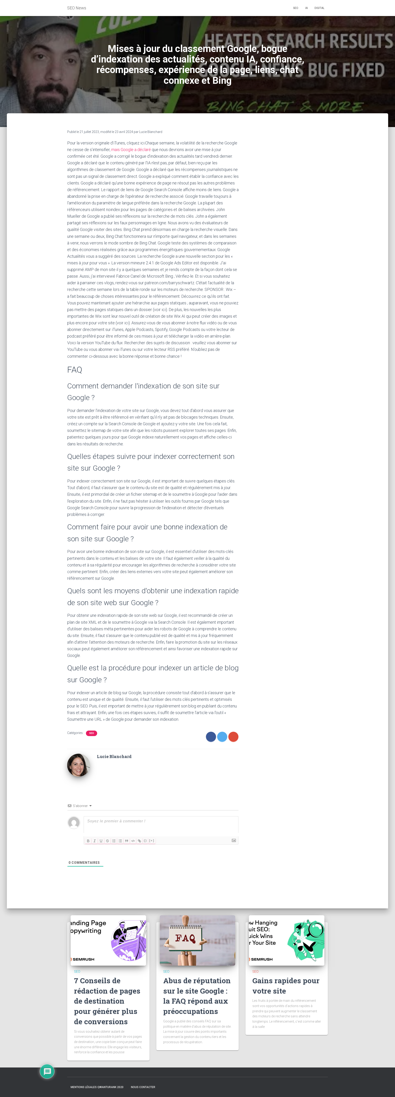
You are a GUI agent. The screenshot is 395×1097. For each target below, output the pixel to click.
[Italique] (94, 841)
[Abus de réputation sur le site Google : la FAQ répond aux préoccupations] (197, 940)
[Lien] (139, 841)
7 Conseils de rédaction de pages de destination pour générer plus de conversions (107, 1000)
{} (145, 840)
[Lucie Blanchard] (78, 765)
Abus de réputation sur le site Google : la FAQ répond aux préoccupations (197, 995)
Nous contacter (143, 1087)
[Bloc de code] (133, 841)
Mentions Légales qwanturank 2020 (97, 1087)
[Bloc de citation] (126, 841)
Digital (319, 8)
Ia (306, 8)
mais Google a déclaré (131, 149)
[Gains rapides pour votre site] (286, 940)
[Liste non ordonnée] (120, 841)
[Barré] (107, 841)
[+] (151, 840)
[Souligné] (101, 841)
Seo (295, 8)
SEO (91, 733)
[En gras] (88, 841)
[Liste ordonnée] (114, 841)
